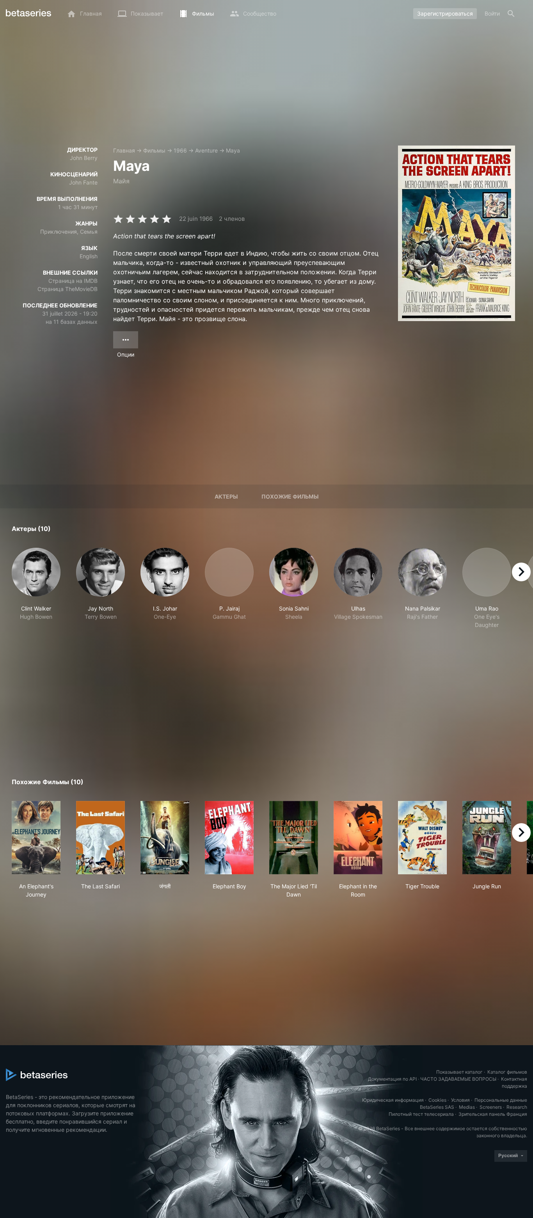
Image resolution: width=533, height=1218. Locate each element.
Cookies (437, 1100)
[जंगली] (164, 837)
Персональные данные (500, 1100)
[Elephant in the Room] (358, 837)
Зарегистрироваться (445, 13)
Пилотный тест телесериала (421, 1114)
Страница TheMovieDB (67, 289)
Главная (124, 150)
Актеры (226, 496)
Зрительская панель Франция (492, 1114)
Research (516, 1107)
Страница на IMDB (73, 280)
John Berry (84, 157)
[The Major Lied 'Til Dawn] (293, 837)
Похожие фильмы (290, 496)
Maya (233, 150)
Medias (467, 1107)
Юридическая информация (393, 1100)
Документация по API (392, 1079)
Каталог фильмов (507, 1072)
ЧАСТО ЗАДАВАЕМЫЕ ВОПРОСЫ (458, 1079)
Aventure (206, 150)
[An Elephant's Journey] (36, 837)
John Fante (83, 182)
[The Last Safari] (100, 837)
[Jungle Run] (486, 837)
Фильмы (154, 150)
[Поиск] (511, 13)
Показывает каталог (459, 1072)
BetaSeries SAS (437, 1107)
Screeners (491, 1107)
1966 (180, 150)
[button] (36, 588)
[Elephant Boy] (229, 837)
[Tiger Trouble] (422, 837)
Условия (460, 1100)
